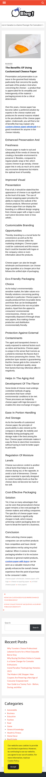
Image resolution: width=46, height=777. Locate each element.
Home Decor (12, 736)
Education (11, 716)
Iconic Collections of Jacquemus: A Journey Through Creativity (22, 605)
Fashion (10, 720)
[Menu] (4, 2)
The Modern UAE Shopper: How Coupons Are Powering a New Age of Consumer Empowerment (22, 677)
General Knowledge (15, 729)
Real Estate (12, 739)
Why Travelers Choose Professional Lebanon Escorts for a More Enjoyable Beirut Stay (23, 651)
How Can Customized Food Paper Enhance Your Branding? (21, 599)
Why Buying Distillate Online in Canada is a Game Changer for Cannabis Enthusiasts (23, 661)
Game (9, 726)
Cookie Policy (13, 761)
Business (8, 64)
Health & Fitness (14, 733)
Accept (13, 767)
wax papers (22, 584)
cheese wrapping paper (20, 581)
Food (9, 723)
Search (7, 623)
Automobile (12, 710)
